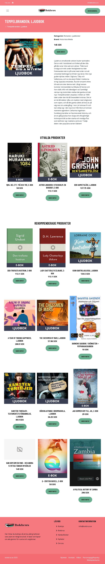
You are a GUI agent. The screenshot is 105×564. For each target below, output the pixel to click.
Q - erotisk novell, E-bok (52, 481)
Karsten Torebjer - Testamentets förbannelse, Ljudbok (19, 414)
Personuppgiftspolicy (91, 557)
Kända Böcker (63, 535)
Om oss (61, 543)
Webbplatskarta (93, 560)
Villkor (78, 557)
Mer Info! (61, 52)
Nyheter (61, 539)
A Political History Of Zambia (85, 489)
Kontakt (71, 557)
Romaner (67, 36)
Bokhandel (92, 11)
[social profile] (12, 3)
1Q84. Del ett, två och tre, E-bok (19, 185)
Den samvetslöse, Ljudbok (85, 185)
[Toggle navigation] (7, 11)
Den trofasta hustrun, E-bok (19, 270)
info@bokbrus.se (93, 3)
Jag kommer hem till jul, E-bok (85, 411)
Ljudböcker (76, 36)
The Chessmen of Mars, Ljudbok (52, 338)
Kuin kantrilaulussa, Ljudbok (85, 270)
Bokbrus (61, 530)
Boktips (61, 526)
